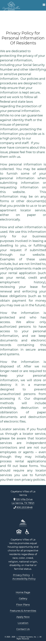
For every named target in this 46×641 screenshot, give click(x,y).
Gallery (23, 598)
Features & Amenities (23, 610)
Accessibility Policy (24, 578)
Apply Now (23, 616)
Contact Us (23, 629)
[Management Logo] (23, 524)
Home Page (23, 592)
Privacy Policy (21, 574)
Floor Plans (23, 604)
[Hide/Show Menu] (43, 5)
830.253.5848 (24, 507)
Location (23, 622)
